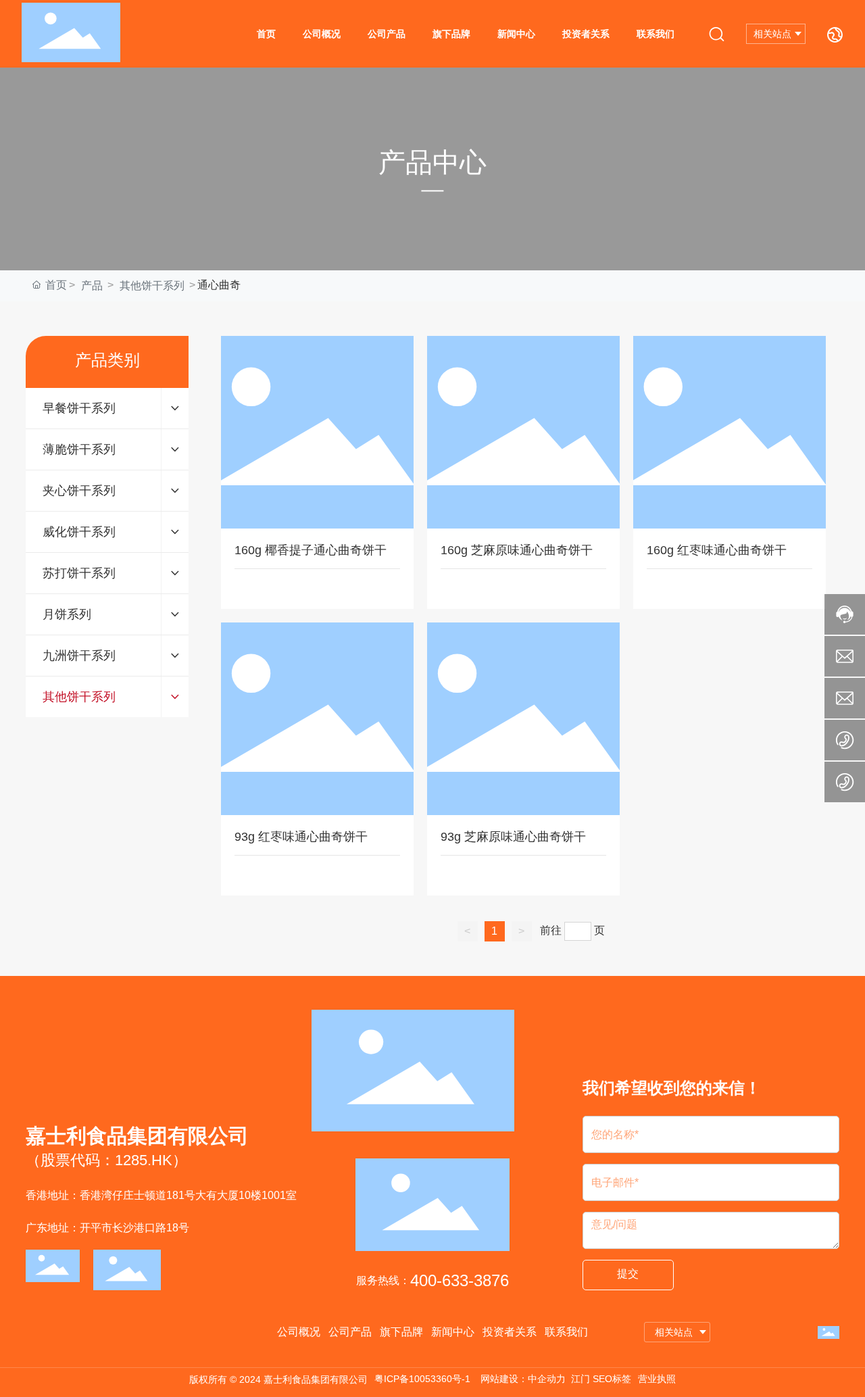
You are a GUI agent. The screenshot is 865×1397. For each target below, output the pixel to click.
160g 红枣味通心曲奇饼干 (717, 550)
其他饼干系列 (152, 285)
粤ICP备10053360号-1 (422, 1378)
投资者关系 (586, 33)
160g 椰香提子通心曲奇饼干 (310, 550)
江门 (580, 1378)
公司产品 (386, 33)
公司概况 (322, 33)
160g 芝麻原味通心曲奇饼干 (517, 550)
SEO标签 (612, 1378)
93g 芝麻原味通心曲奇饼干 (513, 836)
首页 (266, 33)
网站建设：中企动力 (523, 1378)
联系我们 (655, 33)
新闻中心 (516, 33)
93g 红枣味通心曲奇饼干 (301, 836)
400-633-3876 (459, 1280)
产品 (92, 285)
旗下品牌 (451, 33)
